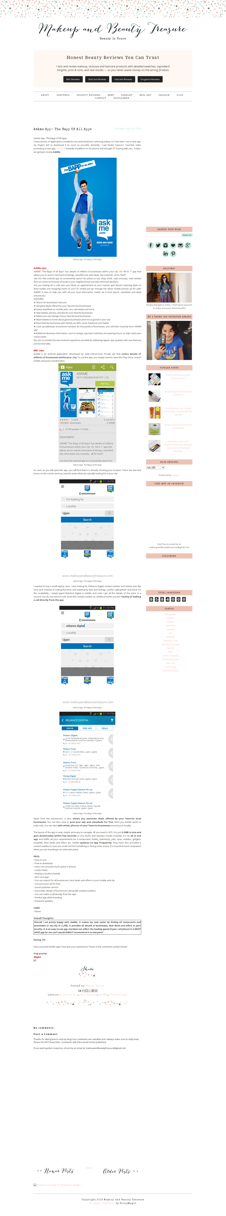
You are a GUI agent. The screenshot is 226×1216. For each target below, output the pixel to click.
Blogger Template (102, 1203)
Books (170, 617)
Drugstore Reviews (150, 79)
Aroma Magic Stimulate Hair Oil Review (178, 393)
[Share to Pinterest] (96, 990)
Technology (118, 995)
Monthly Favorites (171, 644)
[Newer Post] (57, 1175)
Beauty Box (170, 614)
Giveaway (170, 625)
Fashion (164, 95)
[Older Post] (120, 1174)
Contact (100, 98)
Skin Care (170, 663)
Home (89, 1167)
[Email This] (83, 990)
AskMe (60, 148)
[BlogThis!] (86, 990)
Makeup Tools (170, 640)
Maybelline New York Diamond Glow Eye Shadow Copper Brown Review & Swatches (178, 446)
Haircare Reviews (123, 79)
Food (180, 95)
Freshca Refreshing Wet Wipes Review (178, 376)
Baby (111, 95)
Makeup (170, 636)
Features (63, 95)
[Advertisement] (113, 109)
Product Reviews (89, 95)
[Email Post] (79, 990)
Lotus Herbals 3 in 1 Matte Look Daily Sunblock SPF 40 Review (178, 411)
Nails (170, 651)
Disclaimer (121, 98)
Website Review (170, 670)
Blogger (175, 475)
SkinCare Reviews (97, 79)
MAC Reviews (73, 79)
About (45, 95)
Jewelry (127, 95)
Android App (69, 995)
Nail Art (145, 95)
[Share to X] (89, 990)
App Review (88, 995)
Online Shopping (170, 655)
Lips (171, 632)
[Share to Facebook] (93, 990)
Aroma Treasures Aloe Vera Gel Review (178, 426)
